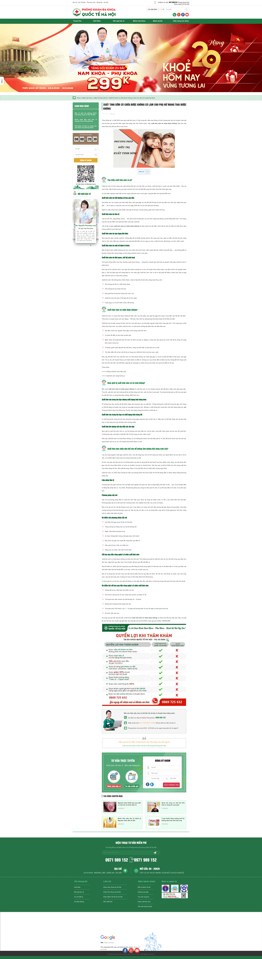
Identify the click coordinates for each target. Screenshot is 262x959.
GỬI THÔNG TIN (171, 785)
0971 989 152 (116, 860)
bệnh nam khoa (87, 98)
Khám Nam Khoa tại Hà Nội (112, 887)
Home (79, 98)
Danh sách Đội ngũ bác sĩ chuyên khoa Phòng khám (86, 120)
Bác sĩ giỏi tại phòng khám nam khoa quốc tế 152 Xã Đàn (86, 113)
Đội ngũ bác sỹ (79, 892)
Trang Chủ (77, 21)
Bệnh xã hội (157, 21)
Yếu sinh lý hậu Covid (145, 906)
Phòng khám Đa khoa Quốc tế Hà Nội (181, 3)
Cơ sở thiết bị (78, 897)
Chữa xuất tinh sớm (144, 901)
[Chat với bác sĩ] (179, 15)
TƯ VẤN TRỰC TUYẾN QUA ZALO (86, 184)
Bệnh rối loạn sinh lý (100, 98)
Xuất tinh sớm (106, 186)
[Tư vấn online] (183, 15)
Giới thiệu (97, 21)
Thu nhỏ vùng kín (143, 897)
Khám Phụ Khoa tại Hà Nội (112, 892)
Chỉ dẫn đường (79, 901)
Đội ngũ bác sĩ (118, 21)
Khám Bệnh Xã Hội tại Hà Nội (112, 897)
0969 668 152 (161, 717)
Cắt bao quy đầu (143, 892)
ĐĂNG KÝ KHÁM (85, 160)
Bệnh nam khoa (139, 21)
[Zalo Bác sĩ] (175, 898)
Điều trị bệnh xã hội (144, 887)
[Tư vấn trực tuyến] (147, 723)
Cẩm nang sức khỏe (181, 21)
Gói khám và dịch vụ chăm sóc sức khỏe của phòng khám (86, 126)
